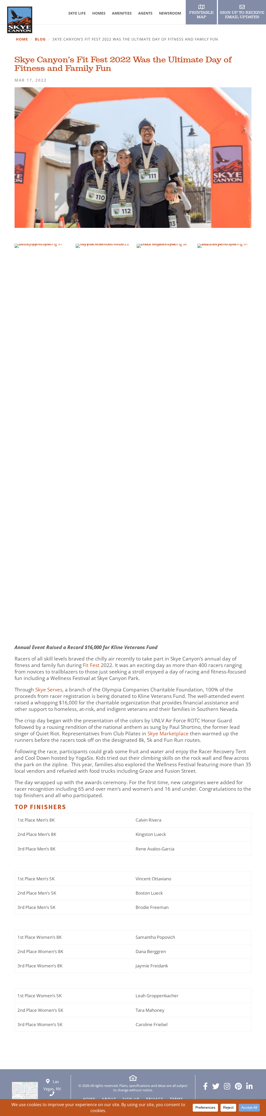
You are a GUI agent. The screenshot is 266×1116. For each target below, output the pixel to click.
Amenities (122, 13)
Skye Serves (48, 689)
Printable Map (201, 14)
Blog (40, 39)
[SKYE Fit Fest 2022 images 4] (224, 633)
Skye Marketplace (168, 733)
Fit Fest (91, 665)
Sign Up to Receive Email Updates (242, 14)
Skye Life (77, 13)
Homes (98, 13)
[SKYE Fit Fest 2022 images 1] (41, 248)
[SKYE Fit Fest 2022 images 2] (102, 633)
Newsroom (170, 13)
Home (22, 39)
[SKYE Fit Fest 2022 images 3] (163, 633)
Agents (145, 13)
